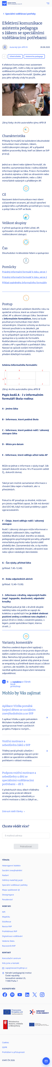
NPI (3, 912)
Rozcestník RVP (8, 946)
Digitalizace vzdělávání (12, 936)
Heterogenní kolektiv (11, 865)
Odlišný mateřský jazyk (12, 880)
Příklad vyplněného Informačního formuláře (24, 282)
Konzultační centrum (11, 958)
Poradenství (7, 899)
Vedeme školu (8, 941)
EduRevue (6, 921)
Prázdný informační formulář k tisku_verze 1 (24, 271)
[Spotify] (12, 994)
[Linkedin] (27, 994)
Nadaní (5, 875)
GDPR (4, 1047)
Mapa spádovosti (10, 889)
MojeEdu (6, 916)
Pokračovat (26, 846)
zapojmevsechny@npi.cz (16, 968)
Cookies (5, 1042)
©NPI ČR (6, 1060)
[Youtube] (19, 994)
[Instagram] (42, 994)
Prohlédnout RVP (9, 931)
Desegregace (8, 894)
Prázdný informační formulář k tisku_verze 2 (24, 277)
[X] (34, 994)
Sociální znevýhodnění (12, 870)
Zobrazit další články (12, 811)
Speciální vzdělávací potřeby (14, 885)
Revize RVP (7, 926)
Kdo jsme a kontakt (10, 963)
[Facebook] (4, 994)
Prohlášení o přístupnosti (13, 1052)
